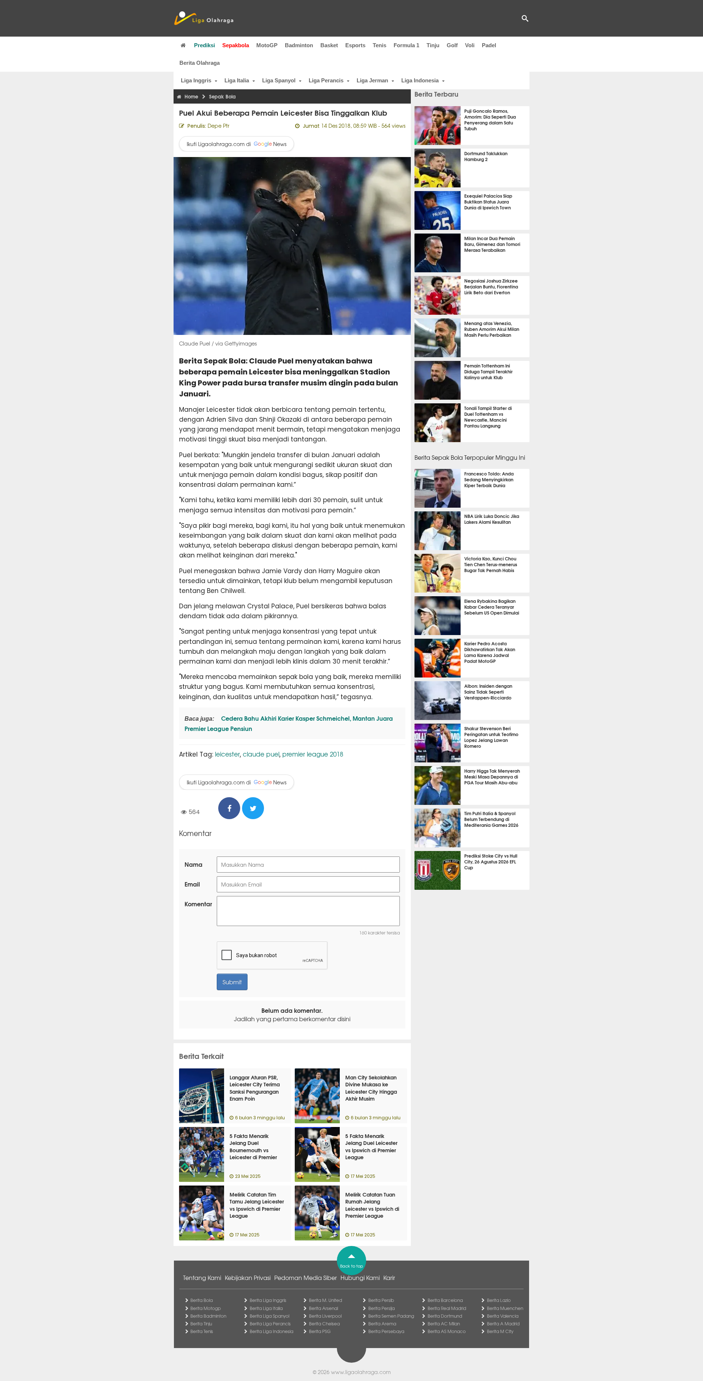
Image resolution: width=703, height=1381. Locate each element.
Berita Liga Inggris (268, 1300)
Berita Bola (201, 1300)
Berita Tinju (201, 1323)
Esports (355, 45)
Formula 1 (406, 45)
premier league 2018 (312, 753)
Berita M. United (325, 1300)
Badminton (299, 45)
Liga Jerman (372, 80)
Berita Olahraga (199, 63)
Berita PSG (320, 1331)
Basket (329, 45)
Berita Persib (381, 1300)
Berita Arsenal (323, 1308)
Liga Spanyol (278, 80)
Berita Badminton (208, 1316)
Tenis (379, 45)
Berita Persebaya (386, 1331)
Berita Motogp (205, 1308)
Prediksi (204, 45)
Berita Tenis (201, 1331)
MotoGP (267, 45)
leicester (227, 753)
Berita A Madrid (503, 1323)
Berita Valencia (502, 1316)
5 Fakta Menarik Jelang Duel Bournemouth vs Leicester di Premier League (253, 1150)
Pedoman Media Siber (305, 1277)
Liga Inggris (196, 80)
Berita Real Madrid (447, 1308)
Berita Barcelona (445, 1300)
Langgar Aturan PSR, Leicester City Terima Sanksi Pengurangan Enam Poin (255, 1088)
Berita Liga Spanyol (269, 1316)
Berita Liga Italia (266, 1308)
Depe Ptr (218, 125)
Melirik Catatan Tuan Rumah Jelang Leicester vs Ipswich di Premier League (372, 1205)
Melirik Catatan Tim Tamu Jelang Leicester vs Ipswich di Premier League (257, 1205)
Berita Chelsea (324, 1323)
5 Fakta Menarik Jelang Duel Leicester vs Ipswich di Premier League (371, 1146)
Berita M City (500, 1331)
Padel (489, 45)
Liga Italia (236, 80)
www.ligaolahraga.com (361, 1372)
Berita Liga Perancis (270, 1323)
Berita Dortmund (445, 1316)
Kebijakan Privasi (248, 1277)
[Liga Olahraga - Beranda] (204, 18)
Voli (470, 45)
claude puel (261, 753)
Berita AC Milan (444, 1323)
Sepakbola (235, 45)
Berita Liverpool (325, 1316)
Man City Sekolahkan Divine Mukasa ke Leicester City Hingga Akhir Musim (371, 1088)
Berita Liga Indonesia (271, 1331)
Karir (389, 1277)
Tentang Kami (202, 1277)
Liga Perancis (326, 80)
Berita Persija (381, 1308)
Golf (452, 45)
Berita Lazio (499, 1300)
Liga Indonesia (420, 80)
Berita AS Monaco (447, 1331)
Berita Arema (382, 1323)
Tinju (433, 45)
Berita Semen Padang (391, 1316)
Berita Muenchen (505, 1308)
